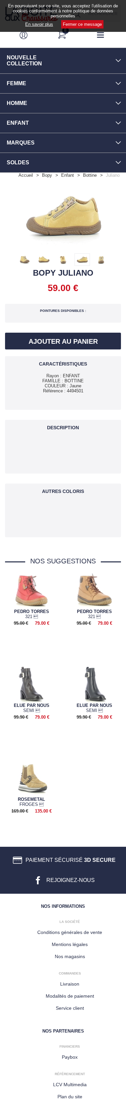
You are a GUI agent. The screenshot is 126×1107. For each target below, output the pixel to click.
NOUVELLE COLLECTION (24, 60)
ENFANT (18, 123)
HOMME (17, 103)
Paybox (70, 1057)
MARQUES (21, 143)
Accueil (25, 175)
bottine (90, 175)
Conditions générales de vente (69, 932)
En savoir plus (39, 24)
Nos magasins (70, 956)
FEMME (16, 83)
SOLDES (18, 162)
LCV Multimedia (70, 1084)
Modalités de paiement (70, 996)
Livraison (69, 984)
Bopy (47, 175)
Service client (70, 1008)
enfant (67, 175)
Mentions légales (70, 944)
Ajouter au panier (63, 341)
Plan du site (69, 1096)
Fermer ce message (82, 24)
